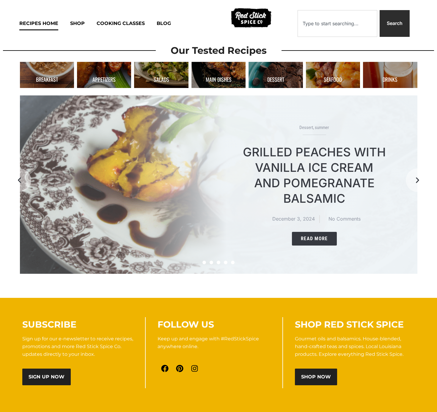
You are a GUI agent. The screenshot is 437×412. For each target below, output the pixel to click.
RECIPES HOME (38, 23)
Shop (77, 23)
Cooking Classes (121, 23)
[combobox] (337, 23)
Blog (164, 23)
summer (322, 127)
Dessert (306, 127)
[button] (19, 180)
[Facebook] (165, 368)
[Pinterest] (179, 368)
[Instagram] (194, 368)
